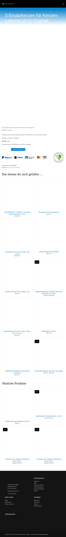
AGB (35, 483)
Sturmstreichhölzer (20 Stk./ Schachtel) (49, 371)
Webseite (32, 534)
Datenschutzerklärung (39, 489)
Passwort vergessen (9, 504)
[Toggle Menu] (63, 3)
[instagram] (5, 506)
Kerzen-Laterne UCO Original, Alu (17, 292)
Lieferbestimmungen (39, 487)
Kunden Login (8, 502)
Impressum (36, 481)
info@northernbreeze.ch (13, 491)
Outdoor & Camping (15, 167)
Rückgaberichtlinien (38, 485)
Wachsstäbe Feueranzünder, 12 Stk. (49, 416)
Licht (9, 167)
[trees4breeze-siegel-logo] (9, 520)
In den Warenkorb (18, 149)
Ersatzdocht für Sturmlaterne (49, 212)
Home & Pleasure (38, 506)
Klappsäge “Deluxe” (49, 331)
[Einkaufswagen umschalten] (60, 4)
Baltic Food (36, 500)
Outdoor (36, 504)
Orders (6, 500)
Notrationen (37, 502)
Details (22, 195)
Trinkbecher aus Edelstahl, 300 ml (17, 421)
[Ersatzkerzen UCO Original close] (33, 78)
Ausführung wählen (46, 353)
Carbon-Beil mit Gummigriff (49, 252)
